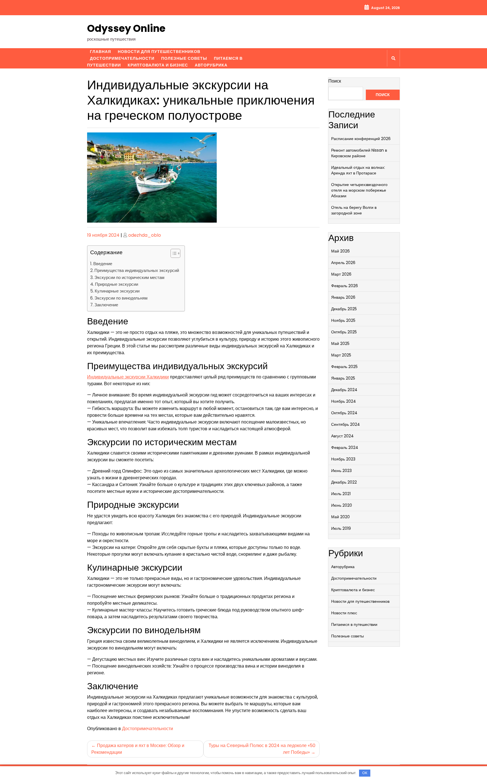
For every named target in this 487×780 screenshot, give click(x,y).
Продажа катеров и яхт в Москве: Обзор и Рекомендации (137, 748)
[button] (172, 254)
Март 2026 (341, 274)
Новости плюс (344, 613)
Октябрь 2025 (344, 332)
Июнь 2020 (341, 505)
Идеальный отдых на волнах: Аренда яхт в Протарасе (358, 170)
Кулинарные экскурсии (117, 291)
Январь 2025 (343, 378)
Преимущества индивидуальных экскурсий (136, 270)
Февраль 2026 (344, 286)
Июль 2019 (341, 528)
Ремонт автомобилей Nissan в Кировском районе (359, 153)
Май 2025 (340, 343)
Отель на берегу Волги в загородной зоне (354, 210)
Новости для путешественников (159, 51)
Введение (102, 264)
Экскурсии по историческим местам (129, 277)
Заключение (106, 305)
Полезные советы (184, 58)
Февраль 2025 (344, 366)
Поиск (334, 81)
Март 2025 (341, 355)
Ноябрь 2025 (343, 320)
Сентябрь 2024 (345, 424)
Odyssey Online (126, 28)
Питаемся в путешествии (354, 624)
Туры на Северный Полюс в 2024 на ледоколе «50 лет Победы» (262, 748)
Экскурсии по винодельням (120, 298)
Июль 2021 (341, 494)
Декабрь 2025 (344, 309)
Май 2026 (340, 251)
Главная (100, 51)
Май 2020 (340, 517)
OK (365, 772)
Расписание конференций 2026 (361, 138)
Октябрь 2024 (344, 413)
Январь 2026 (343, 297)
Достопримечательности (122, 58)
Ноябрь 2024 (343, 401)
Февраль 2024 (344, 447)
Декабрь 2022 (344, 482)
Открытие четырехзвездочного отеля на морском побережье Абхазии (359, 190)
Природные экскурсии (116, 284)
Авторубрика (211, 65)
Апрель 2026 (343, 262)
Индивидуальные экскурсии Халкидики (128, 377)
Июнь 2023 (341, 470)
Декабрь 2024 (344, 390)
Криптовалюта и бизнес (158, 65)
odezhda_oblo (144, 235)
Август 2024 (342, 436)
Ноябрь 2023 (343, 459)
